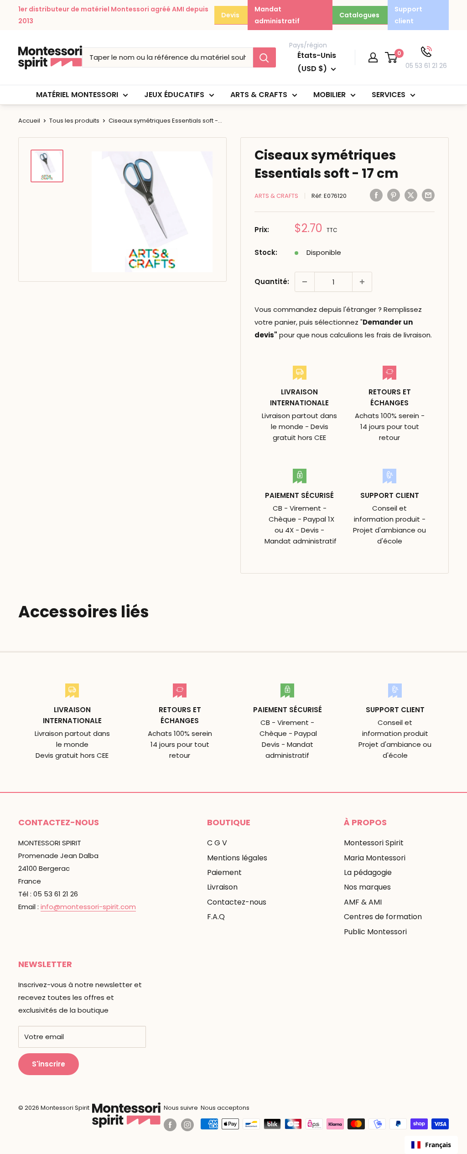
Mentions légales (237, 858)
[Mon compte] (373, 57)
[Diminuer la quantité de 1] (304, 281)
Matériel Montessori (77, 94)
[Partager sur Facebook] (376, 195)
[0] (391, 57)
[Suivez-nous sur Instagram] (187, 1124)
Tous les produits (74, 120)
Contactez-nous (236, 902)
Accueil (29, 120)
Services (388, 94)
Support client (408, 15)
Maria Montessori (374, 858)
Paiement (224, 872)
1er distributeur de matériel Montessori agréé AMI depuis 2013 (113, 15)
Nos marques (367, 887)
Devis (230, 15)
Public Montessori (375, 931)
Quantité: (271, 281)
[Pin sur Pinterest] (393, 195)
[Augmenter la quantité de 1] (362, 281)
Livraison (222, 887)
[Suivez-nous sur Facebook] (170, 1124)
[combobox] (431, 1145)
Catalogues (359, 15)
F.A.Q (216, 916)
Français (438, 1144)
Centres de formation (383, 916)
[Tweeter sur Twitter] (411, 195)
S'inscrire (48, 1064)
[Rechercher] (264, 57)
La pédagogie (368, 872)
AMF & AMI (363, 902)
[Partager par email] (428, 195)
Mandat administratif (277, 15)
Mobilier (329, 94)
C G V (217, 843)
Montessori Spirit (374, 843)
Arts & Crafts (258, 94)
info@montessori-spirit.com (88, 906)
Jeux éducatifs (174, 94)
